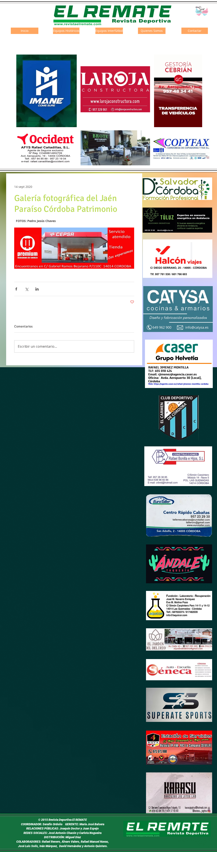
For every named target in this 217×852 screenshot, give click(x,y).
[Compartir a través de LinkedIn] (37, 289)
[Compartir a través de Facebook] (16, 289)
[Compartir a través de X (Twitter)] (27, 289)
